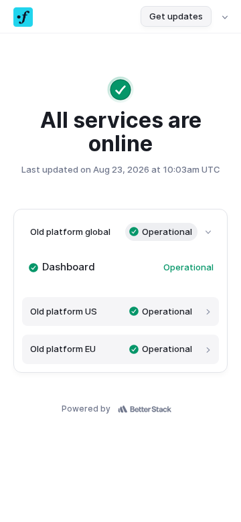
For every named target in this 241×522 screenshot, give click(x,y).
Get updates (176, 16)
